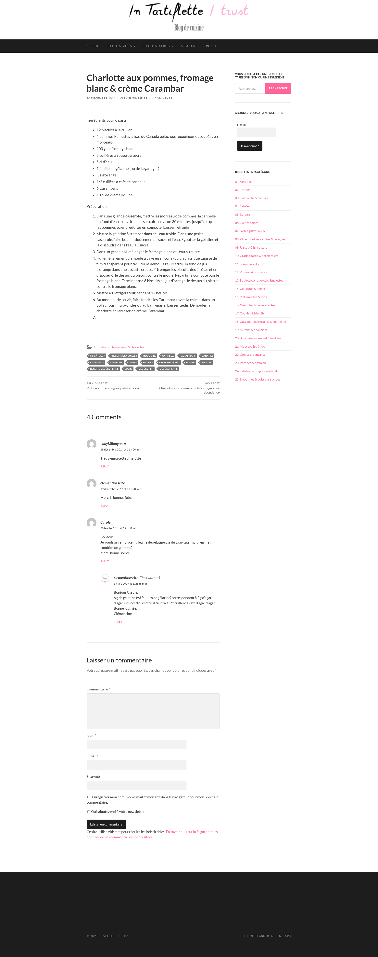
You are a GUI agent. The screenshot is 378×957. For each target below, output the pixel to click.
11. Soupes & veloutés (250, 264)
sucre (128, 368)
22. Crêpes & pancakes (250, 354)
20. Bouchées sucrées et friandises (258, 338)
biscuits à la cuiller (124, 355)
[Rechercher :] (250, 88)
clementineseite (133, 98)
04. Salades (242, 206)
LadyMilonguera (113, 443)
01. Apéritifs (243, 181)
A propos (188, 46)
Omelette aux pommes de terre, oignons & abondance (189, 388)
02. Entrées (242, 189)
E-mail (92, 756)
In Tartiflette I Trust (114, 935)
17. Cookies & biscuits (250, 313)
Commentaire (98, 689)
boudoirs (149, 355)
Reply (104, 466)
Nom (91, 735)
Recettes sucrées (156, 46)
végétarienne (169, 368)
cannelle (168, 355)
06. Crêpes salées (246, 223)
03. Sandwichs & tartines (251, 198)
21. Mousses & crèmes (250, 346)
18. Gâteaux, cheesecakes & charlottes (119, 347)
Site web (93, 776)
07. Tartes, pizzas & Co (250, 231)
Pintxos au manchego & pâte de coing (113, 386)
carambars (188, 355)
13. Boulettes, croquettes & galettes (259, 280)
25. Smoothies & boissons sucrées (257, 379)
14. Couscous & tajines (250, 288)
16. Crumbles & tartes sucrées (255, 305)
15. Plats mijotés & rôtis (251, 297)
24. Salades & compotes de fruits (257, 371)
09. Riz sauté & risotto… (251, 247)
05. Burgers (242, 214)
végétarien (146, 368)
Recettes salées (119, 46)
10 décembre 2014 (101, 98)
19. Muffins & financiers (251, 330)
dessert (148, 362)
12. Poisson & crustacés (251, 272)
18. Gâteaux (97, 355)
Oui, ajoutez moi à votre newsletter (118, 811)
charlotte (97, 362)
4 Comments (162, 98)
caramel (207, 355)
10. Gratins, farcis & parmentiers (256, 255)
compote (116, 362)
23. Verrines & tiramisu (250, 363)
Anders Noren (270, 935)
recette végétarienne (104, 368)
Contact (209, 46)
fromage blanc (169, 362)
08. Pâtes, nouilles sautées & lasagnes (260, 239)
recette (206, 362)
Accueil (93, 46)
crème (133, 362)
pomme (190, 362)
